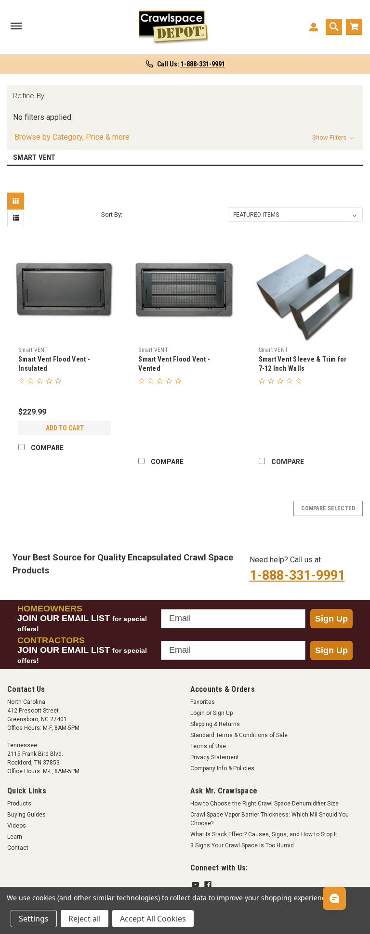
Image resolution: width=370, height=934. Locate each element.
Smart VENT (33, 350)
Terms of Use (208, 746)
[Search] (334, 27)
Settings (34, 918)
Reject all (84, 918)
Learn (14, 836)
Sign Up (331, 618)
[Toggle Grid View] (16, 201)
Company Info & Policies (222, 768)
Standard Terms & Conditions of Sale (239, 735)
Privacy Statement (214, 757)
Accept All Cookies (153, 918)
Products (19, 803)
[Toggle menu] (16, 27)
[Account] (313, 27)
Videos (16, 825)
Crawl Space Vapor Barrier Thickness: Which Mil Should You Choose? (269, 819)
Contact (17, 847)
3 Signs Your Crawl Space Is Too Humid (242, 845)
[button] (185, 137)
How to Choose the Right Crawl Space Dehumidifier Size (264, 803)
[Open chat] (334, 898)
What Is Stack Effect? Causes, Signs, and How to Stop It (263, 834)
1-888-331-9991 (297, 575)
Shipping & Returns (215, 724)
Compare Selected (328, 508)
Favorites (202, 702)
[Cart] (354, 27)
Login (197, 713)
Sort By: (111, 214)
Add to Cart (65, 428)
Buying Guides (26, 814)
